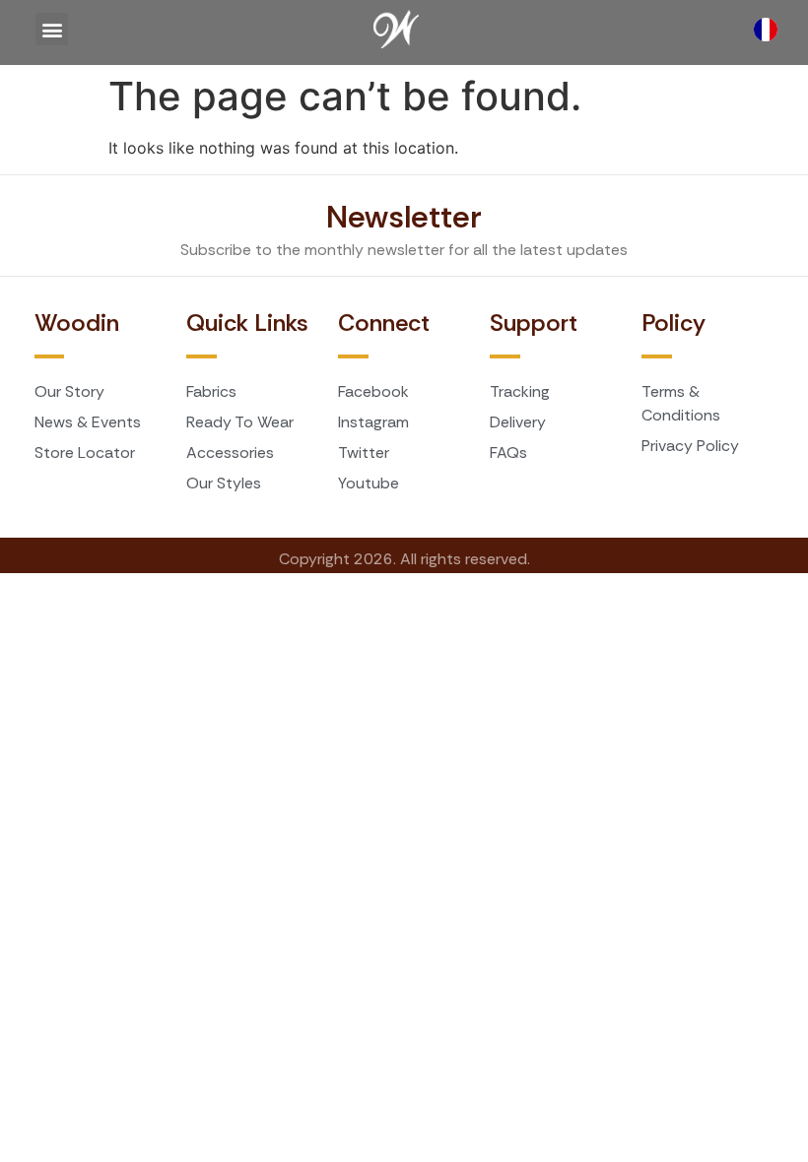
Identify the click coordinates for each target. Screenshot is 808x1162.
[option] (770, 29)
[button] (51, 29)
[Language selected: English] (770, 29)
